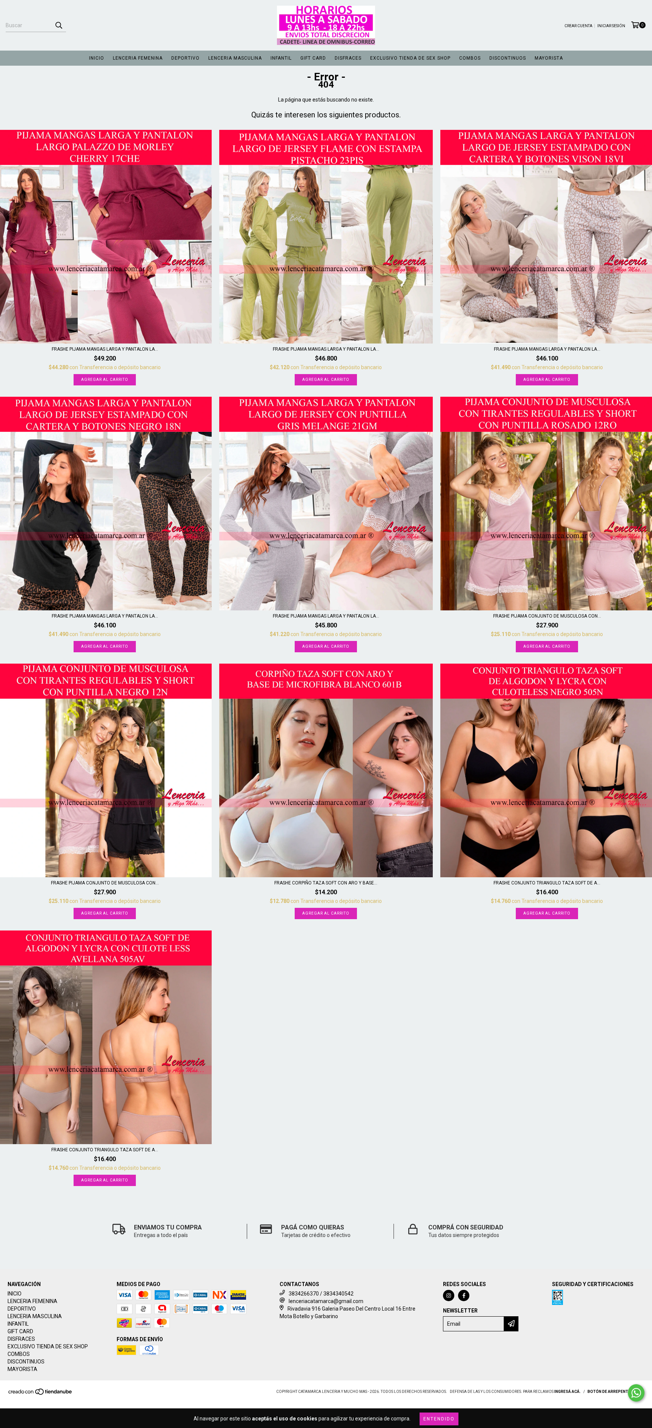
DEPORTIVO (185, 58)
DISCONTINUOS (507, 58)
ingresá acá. (567, 1391)
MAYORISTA (549, 58)
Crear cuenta (578, 26)
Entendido (439, 1419)
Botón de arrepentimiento (615, 1391)
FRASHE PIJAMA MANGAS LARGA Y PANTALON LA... (105, 349)
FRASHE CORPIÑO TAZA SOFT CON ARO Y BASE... (325, 883)
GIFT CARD (313, 58)
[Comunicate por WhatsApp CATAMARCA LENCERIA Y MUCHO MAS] (636, 1393)
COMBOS (470, 58)
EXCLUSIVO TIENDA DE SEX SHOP (410, 58)
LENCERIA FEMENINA (138, 58)
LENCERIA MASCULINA (235, 58)
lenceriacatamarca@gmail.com (326, 1301)
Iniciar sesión (611, 26)
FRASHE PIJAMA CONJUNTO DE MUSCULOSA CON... (547, 616)
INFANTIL (281, 58)
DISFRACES (348, 58)
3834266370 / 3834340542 (321, 1294)
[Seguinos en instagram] (448, 1295)
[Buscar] (58, 25)
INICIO (96, 58)
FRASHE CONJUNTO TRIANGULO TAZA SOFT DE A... (547, 883)
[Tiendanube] (41, 1394)
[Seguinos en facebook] (463, 1295)
